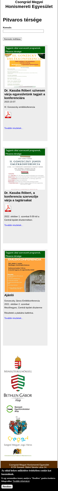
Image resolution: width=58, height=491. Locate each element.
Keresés (7, 27)
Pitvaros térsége (13, 51)
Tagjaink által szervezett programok (23, 48)
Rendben (7, 486)
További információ (21, 481)
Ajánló (9, 295)
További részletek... (13, 128)
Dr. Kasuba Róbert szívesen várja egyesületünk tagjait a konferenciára (24, 94)
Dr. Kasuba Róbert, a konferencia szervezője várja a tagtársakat (21, 196)
